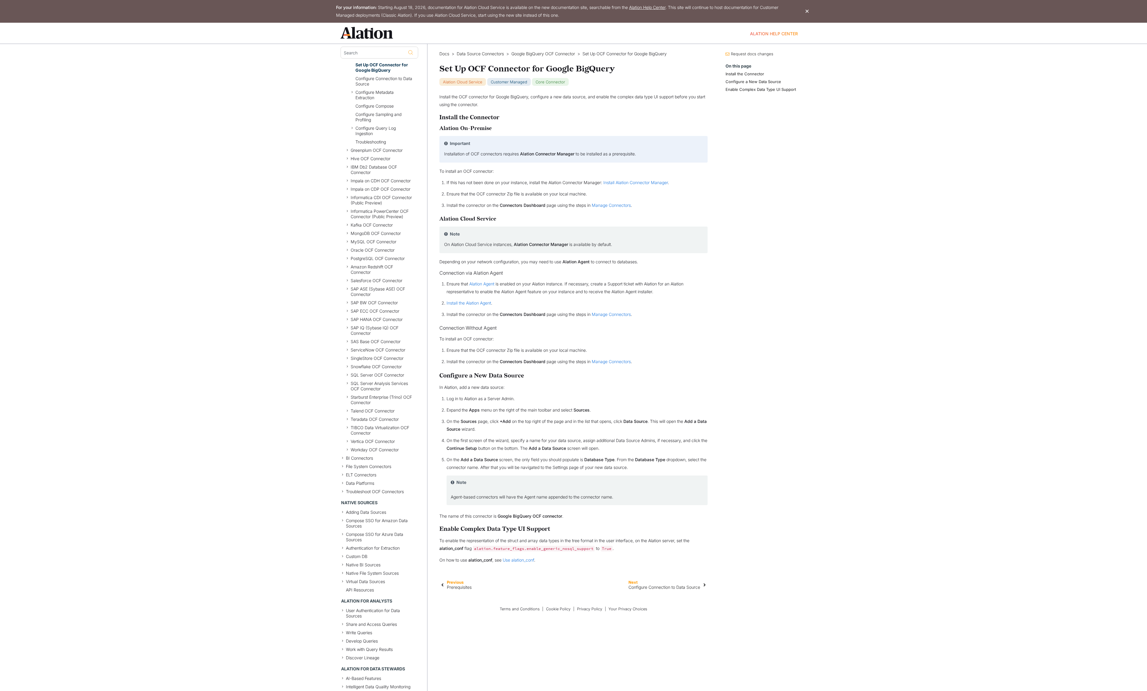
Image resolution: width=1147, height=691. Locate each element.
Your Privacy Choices (627, 609)
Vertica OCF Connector (373, 441)
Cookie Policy (558, 609)
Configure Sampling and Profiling (378, 117)
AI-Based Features (363, 678)
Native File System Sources (372, 573)
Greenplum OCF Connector (377, 150)
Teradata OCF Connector (375, 419)
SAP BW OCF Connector (374, 302)
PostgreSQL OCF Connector (378, 258)
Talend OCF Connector (373, 410)
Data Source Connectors (480, 53)
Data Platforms (360, 483)
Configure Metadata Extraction (374, 95)
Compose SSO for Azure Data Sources (374, 537)
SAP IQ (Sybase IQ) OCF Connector (374, 330)
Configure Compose (374, 105)
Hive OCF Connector (370, 158)
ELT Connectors (361, 474)
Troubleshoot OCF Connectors (375, 491)
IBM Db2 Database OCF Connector (374, 169)
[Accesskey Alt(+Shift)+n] (705, 585)
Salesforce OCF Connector (376, 280)
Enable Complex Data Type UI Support (761, 89)
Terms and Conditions (520, 609)
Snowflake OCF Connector (376, 366)
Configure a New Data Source (753, 81)
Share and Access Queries (371, 624)
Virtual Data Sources (365, 581)
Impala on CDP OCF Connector (380, 189)
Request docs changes (752, 53)
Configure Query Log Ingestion (375, 131)
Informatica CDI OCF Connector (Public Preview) (381, 200)
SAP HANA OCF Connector (377, 319)
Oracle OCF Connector (373, 250)
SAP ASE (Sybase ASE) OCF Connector (378, 291)
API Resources (360, 589)
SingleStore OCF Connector (377, 358)
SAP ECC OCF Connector (375, 311)
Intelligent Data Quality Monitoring (378, 686)
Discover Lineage (362, 657)
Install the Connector (745, 73)
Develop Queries (362, 640)
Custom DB (356, 556)
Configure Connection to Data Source (383, 81)
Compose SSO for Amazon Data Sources (377, 523)
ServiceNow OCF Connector (378, 349)
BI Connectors (359, 458)
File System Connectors (368, 466)
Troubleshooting (370, 141)
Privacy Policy (589, 609)
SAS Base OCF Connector (376, 341)
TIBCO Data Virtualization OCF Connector (380, 430)
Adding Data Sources (366, 512)
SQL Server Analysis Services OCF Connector (379, 386)
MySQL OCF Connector (373, 241)
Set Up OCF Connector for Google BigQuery (381, 67)
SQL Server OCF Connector (377, 374)
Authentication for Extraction (373, 548)
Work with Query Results (369, 649)
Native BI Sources (363, 564)
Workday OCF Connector (375, 449)
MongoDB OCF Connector (376, 233)
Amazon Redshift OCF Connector (372, 269)
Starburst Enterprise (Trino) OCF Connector (381, 400)
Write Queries (359, 632)
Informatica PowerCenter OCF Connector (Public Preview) (380, 214)
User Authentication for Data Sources (373, 613)
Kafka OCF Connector (372, 224)
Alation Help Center (647, 7)
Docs (444, 53)
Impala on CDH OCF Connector (381, 180)
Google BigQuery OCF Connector (543, 53)
